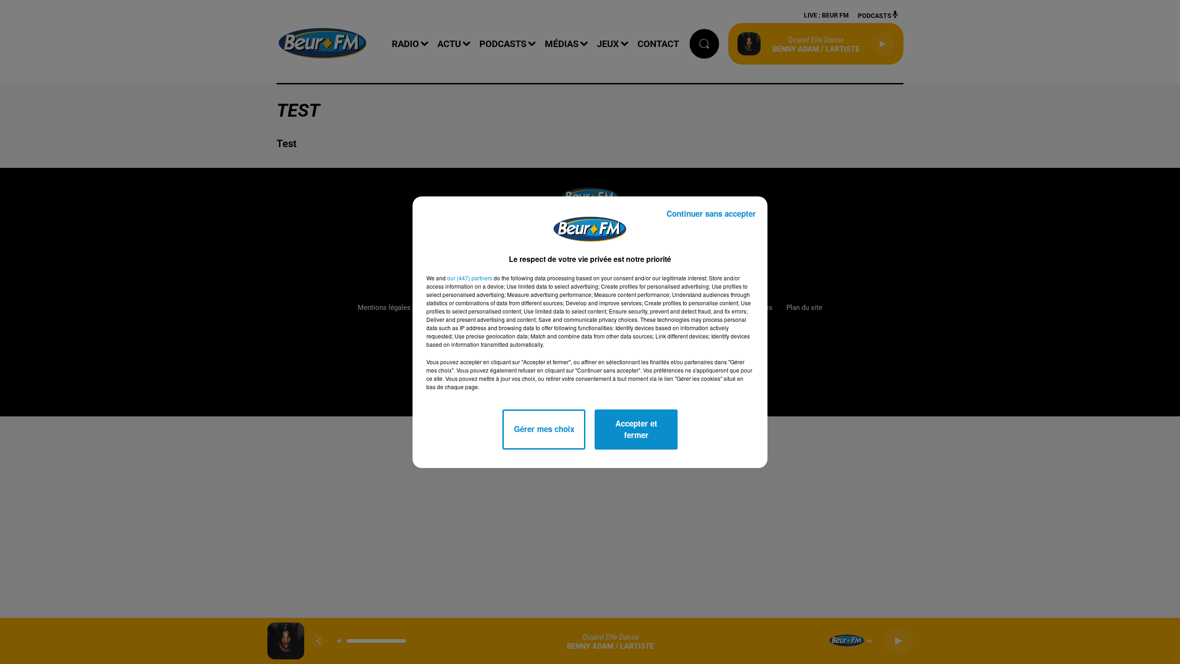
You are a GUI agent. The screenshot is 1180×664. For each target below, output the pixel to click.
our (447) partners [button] (469, 278)
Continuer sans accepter (711, 213)
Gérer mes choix (544, 428)
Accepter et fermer (636, 429)
